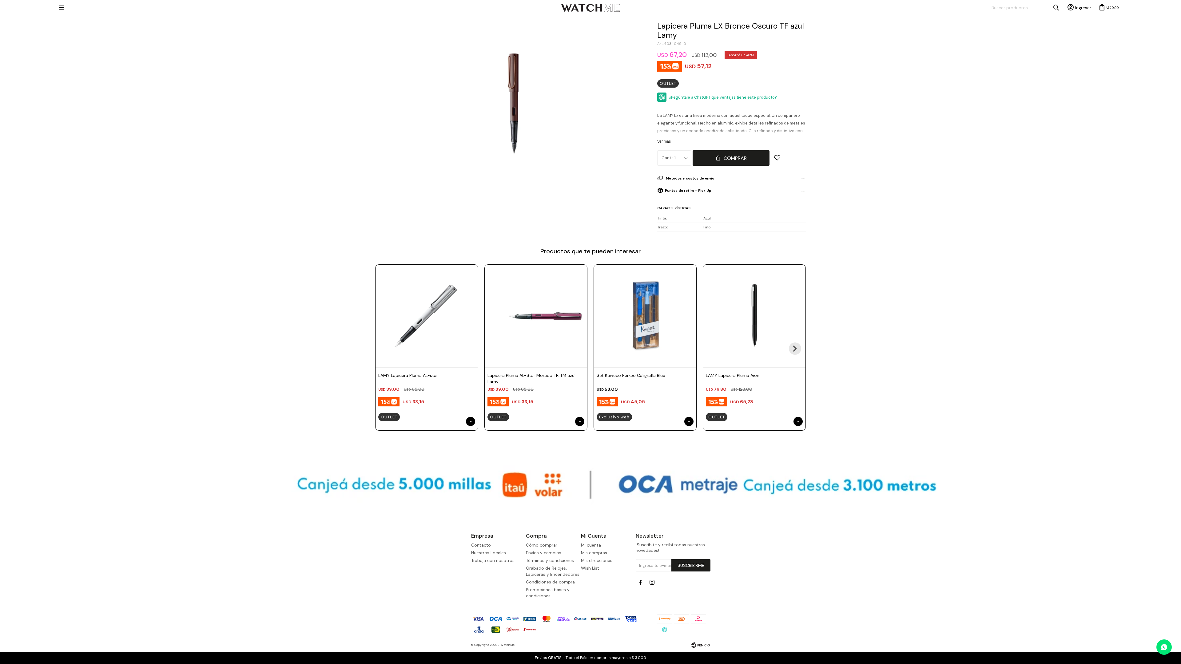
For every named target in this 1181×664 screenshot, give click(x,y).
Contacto (481, 545)
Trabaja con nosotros (493, 560)
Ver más (664, 141)
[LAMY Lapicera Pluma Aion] (754, 315)
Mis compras (594, 552)
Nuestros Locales (488, 552)
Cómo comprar (541, 545)
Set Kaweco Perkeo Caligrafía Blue (631, 375)
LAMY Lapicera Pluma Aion (732, 375)
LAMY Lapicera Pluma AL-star (408, 375)
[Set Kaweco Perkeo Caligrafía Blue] (645, 315)
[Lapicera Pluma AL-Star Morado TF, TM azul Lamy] (535, 315)
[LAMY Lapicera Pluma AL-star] (426, 315)
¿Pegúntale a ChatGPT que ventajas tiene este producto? (723, 97)
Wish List (590, 568)
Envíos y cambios (543, 552)
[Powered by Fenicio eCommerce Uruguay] (700, 645)
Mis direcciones (596, 560)
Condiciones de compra (550, 582)
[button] (795, 348)
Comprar (735, 158)
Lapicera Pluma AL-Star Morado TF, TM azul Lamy (531, 378)
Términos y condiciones (550, 560)
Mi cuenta (591, 545)
